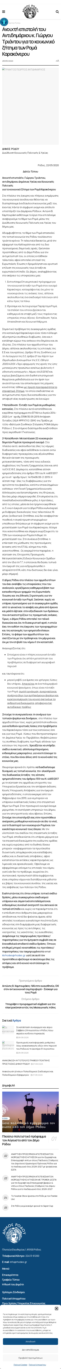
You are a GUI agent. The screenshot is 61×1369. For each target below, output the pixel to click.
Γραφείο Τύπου (11, 1279)
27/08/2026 (37, 1064)
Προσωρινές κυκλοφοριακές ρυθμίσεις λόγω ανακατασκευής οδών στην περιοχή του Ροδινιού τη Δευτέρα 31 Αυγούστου (36, 1045)
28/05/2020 (7, 61)
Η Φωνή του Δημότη (13, 1284)
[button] (4, 22)
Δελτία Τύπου (14, 23)
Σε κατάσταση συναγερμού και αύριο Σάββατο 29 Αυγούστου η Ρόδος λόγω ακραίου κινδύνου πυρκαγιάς (34, 1030)
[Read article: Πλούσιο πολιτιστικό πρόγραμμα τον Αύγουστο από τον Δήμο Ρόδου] (30, 1112)
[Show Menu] (3, 11)
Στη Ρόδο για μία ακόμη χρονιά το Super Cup (32, 1205)
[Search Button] (57, 11)
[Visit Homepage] (30, 12)
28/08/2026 (23, 1037)
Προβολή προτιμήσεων (31, 1357)
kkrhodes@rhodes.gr (13, 955)
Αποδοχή (30, 1341)
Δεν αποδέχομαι (30, 1349)
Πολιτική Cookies (20, 1364)
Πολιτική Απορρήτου (37, 1364)
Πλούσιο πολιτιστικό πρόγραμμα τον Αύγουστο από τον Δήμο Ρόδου (24, 1140)
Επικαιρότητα (10, 1275)
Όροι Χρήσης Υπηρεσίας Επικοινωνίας (23, 1303)
